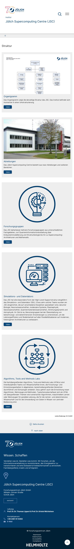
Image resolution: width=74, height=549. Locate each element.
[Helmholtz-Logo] (37, 546)
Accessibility (37, 539)
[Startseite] (5, 36)
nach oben (38, 431)
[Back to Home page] (29, 10)
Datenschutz (37, 537)
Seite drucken (38, 424)
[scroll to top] (67, 542)
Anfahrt (10, 500)
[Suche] (59, 14)
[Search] (60, 14)
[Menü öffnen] (67, 14)
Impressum (37, 535)
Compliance (37, 541)
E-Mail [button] (9, 521)
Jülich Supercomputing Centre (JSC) (30, 21)
